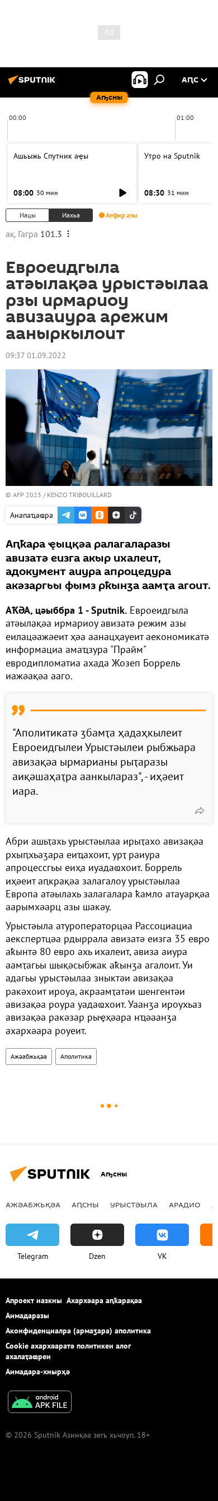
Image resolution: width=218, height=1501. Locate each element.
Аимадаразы (27, 1315)
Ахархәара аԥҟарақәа (104, 1300)
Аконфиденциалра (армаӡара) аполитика (78, 1331)
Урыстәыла (134, 1204)
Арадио (185, 1204)
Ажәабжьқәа (29, 1056)
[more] (199, 810)
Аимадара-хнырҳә (38, 1371)
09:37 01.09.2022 (36, 355)
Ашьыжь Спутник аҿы (50, 156)
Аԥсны (85, 1204)
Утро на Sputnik (172, 156)
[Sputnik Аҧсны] (33, 84)
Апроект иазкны (34, 1300)
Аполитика (76, 1056)
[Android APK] (40, 1403)
